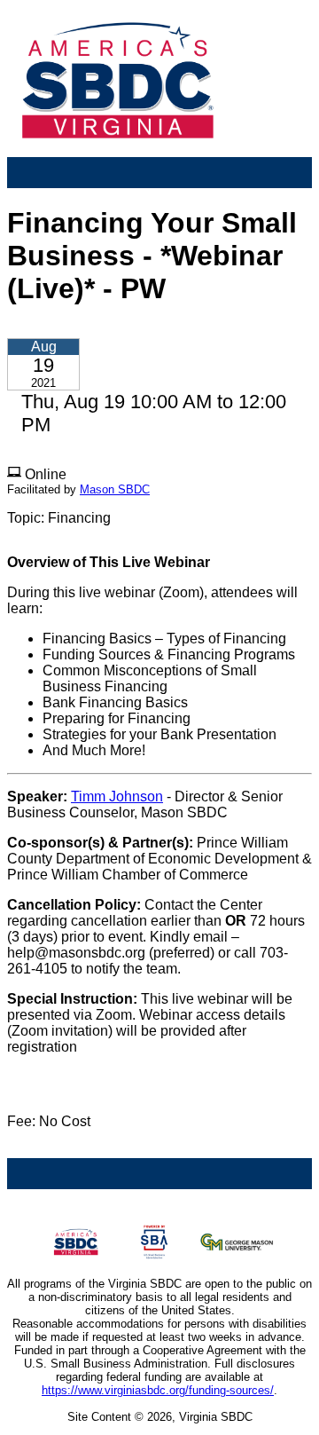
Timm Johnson (117, 796)
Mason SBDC (115, 489)
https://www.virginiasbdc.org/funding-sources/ (158, 1390)
